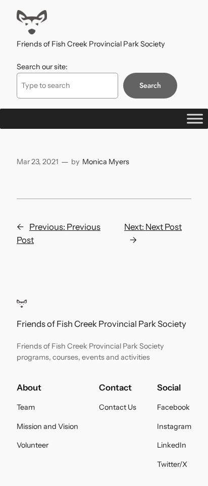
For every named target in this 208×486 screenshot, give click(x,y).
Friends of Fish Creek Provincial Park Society (91, 43)
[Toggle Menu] (195, 118)
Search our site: (42, 66)
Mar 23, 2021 (38, 161)
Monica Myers (105, 161)
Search (150, 85)
